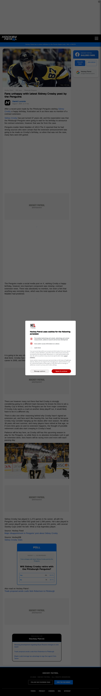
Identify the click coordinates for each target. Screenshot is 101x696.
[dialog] (50, 348)
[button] (50, 347)
